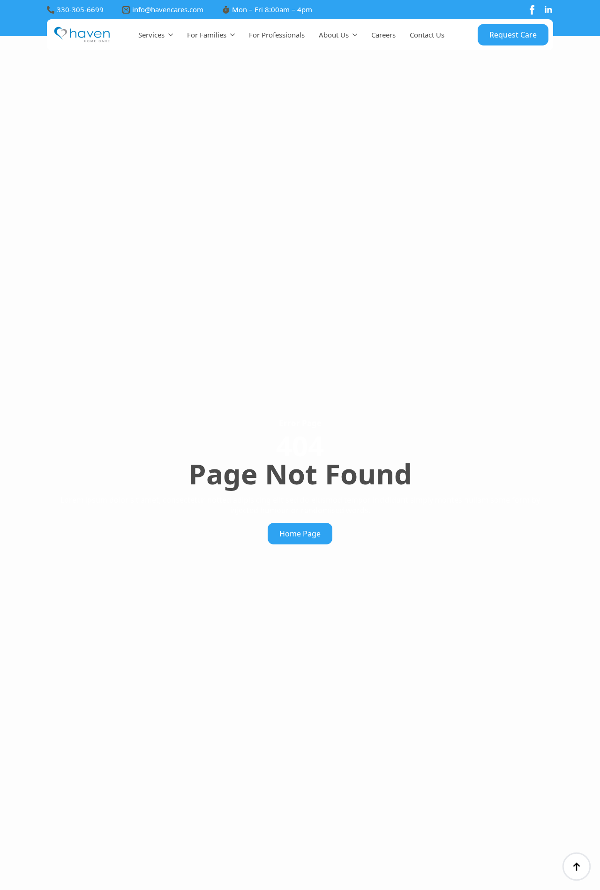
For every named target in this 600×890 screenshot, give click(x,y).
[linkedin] (548, 10)
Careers (383, 34)
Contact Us (427, 34)
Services (151, 34)
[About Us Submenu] (353, 35)
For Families (206, 34)
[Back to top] (576, 866)
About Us (334, 34)
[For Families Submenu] (230, 35)
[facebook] (532, 10)
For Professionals (277, 34)
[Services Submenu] (169, 35)
